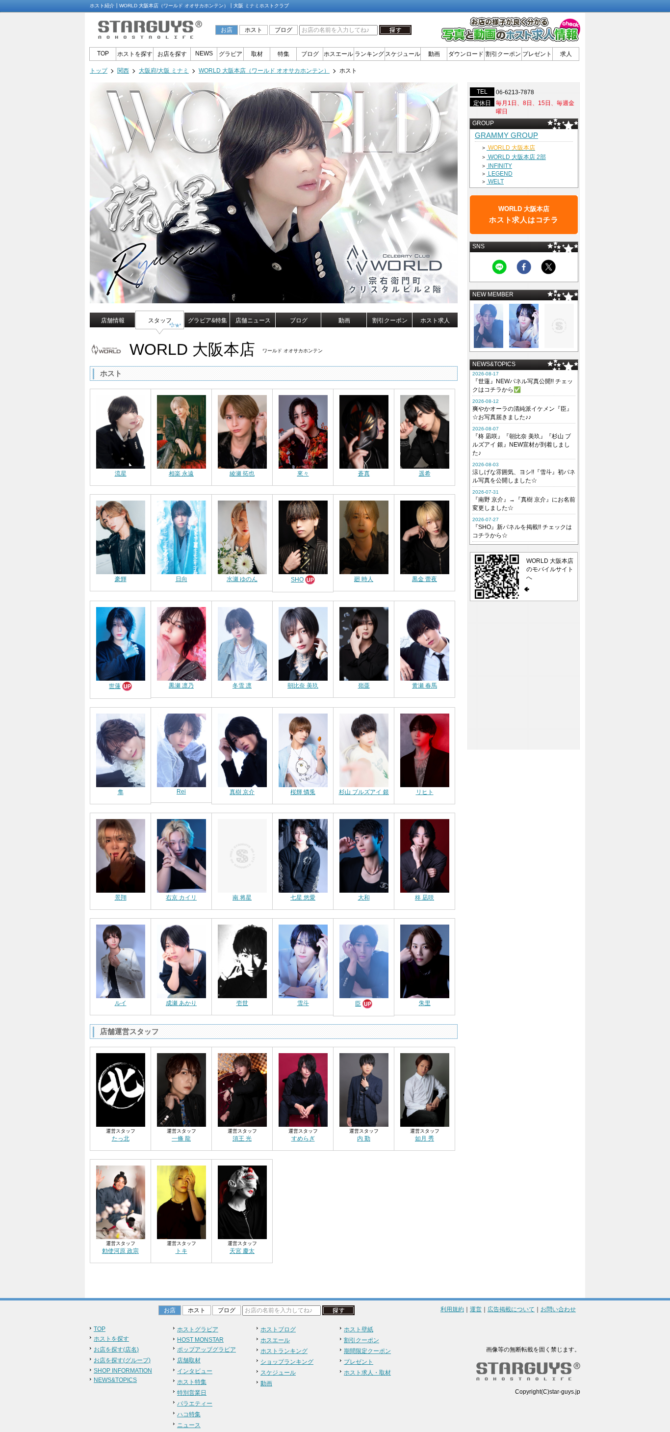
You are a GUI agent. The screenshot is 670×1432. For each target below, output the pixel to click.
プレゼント (537, 54)
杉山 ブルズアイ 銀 (364, 792)
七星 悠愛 (302, 897)
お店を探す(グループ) (122, 1360)
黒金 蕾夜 (424, 579)
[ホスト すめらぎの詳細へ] (303, 1087)
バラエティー (194, 1403)
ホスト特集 (191, 1382)
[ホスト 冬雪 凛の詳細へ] (242, 640)
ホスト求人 (435, 320)
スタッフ (160, 320)
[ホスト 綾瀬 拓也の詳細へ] (242, 428)
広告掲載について (511, 1309)
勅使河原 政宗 (120, 1250)
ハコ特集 (189, 1414)
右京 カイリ (181, 897)
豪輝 (121, 579)
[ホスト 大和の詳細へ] (363, 852)
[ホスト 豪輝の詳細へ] (120, 534)
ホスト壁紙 (358, 1329)
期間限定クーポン (367, 1351)
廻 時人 (363, 579)
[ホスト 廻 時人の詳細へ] (363, 534)
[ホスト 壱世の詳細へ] (242, 958)
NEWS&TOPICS (115, 1380)
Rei (181, 791)
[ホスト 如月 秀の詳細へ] (424, 1087)
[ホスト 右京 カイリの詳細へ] (181, 852)
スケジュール (402, 54)
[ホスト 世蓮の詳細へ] (120, 640)
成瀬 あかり (181, 1003)
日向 (181, 579)
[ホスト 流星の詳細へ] (120, 428)
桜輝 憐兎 (302, 792)
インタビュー (194, 1371)
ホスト (253, 30)
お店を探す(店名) (116, 1349)
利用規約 (452, 1309)
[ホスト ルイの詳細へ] (120, 958)
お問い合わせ (558, 1309)
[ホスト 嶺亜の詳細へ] (363, 640)
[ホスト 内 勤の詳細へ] (363, 1087)
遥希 (425, 473)
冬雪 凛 (242, 685)
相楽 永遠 (181, 473)
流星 (121, 473)
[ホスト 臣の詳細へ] (363, 958)
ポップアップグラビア (206, 1349)
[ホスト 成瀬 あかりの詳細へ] (181, 958)
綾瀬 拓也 (242, 473)
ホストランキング (284, 1351)
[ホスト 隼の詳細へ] (120, 747)
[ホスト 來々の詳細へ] (303, 428)
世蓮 (115, 686)
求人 (566, 54)
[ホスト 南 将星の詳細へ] (242, 852)
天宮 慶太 (242, 1250)
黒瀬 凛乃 (181, 685)
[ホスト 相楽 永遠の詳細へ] (181, 428)
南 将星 (242, 897)
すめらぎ (303, 1138)
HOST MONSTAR (200, 1339)
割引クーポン (503, 54)
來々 (303, 473)
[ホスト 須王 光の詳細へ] (242, 1087)
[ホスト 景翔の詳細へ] (120, 852)
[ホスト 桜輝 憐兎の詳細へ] (303, 747)
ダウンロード (466, 54)
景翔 (121, 897)
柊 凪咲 (424, 897)
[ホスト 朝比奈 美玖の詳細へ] (303, 640)
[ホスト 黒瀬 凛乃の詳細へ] (181, 640)
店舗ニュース (253, 320)
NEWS (204, 53)
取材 (257, 54)
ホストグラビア (197, 1329)
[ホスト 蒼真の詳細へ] (363, 428)
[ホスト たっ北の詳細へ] (120, 1087)
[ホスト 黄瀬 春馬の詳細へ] (424, 640)
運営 (476, 1309)
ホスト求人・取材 (367, 1372)
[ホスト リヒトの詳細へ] (424, 747)
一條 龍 (181, 1138)
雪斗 (303, 1003)
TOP (103, 53)
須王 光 (242, 1138)
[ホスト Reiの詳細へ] (181, 747)
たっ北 (120, 1138)
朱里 (425, 1003)
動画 (434, 54)
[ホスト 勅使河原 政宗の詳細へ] (120, 1199)
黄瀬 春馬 (424, 685)
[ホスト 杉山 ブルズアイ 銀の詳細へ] (363, 747)
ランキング (369, 54)
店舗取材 (189, 1360)
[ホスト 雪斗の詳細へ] (303, 958)
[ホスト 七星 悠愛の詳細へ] (303, 852)
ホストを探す (135, 54)
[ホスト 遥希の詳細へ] (424, 428)
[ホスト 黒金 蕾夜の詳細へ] (424, 534)
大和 (364, 897)
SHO (297, 579)
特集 (283, 54)
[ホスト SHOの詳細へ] (303, 534)
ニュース (189, 1425)
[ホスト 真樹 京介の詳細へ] (242, 747)
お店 (226, 30)
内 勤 (363, 1138)
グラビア (230, 54)
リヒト (425, 792)
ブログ (283, 30)
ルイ (121, 1003)
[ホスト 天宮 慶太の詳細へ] (242, 1199)
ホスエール (338, 54)
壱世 (242, 1003)
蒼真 (364, 473)
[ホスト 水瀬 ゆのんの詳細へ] (242, 534)
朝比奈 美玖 (302, 685)
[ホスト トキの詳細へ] (181, 1199)
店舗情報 (113, 320)
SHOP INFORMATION (123, 1370)
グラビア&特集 (207, 320)
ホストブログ (278, 1329)
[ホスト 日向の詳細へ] (181, 534)
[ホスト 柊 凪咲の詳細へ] (424, 852)
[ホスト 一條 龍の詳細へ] (181, 1087)
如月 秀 (424, 1138)
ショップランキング (286, 1361)
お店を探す (172, 54)
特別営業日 (191, 1392)
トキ (181, 1250)
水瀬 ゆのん (242, 579)
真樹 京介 (242, 792)
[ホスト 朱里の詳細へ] (424, 958)
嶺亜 (364, 685)
